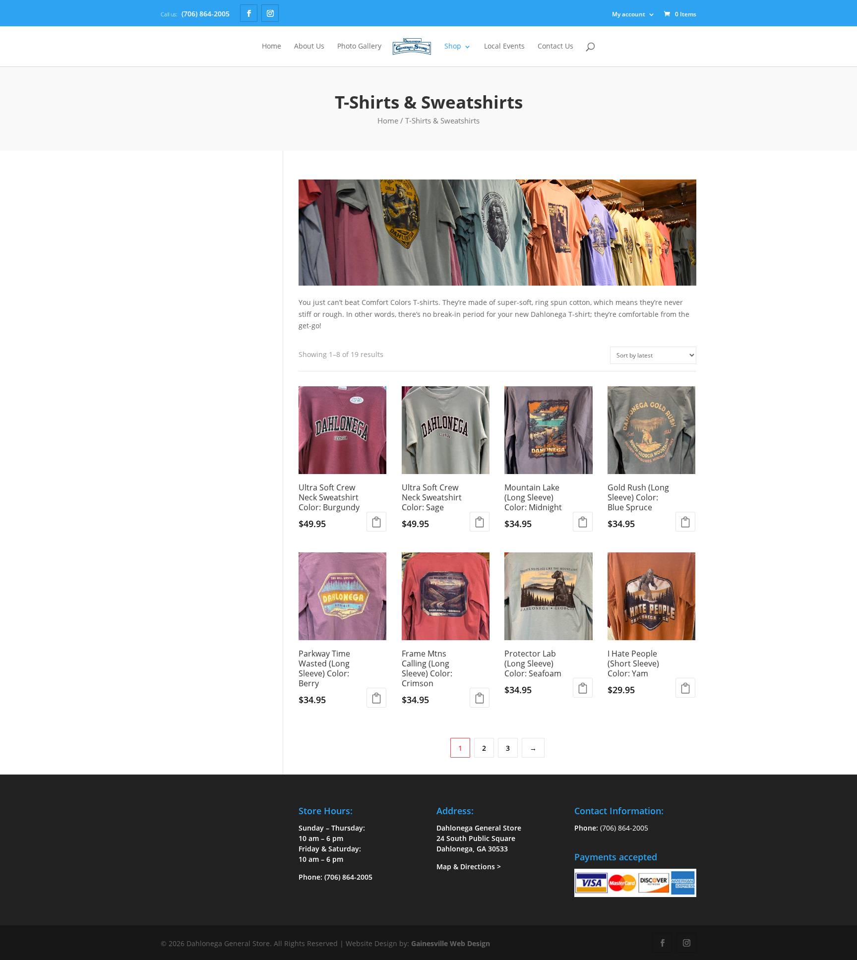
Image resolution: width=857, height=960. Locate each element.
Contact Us (555, 47)
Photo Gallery (359, 47)
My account (628, 14)
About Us (309, 47)
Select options (376, 522)
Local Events (504, 47)
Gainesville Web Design (450, 943)
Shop (452, 47)
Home (271, 47)
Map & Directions (465, 866)
